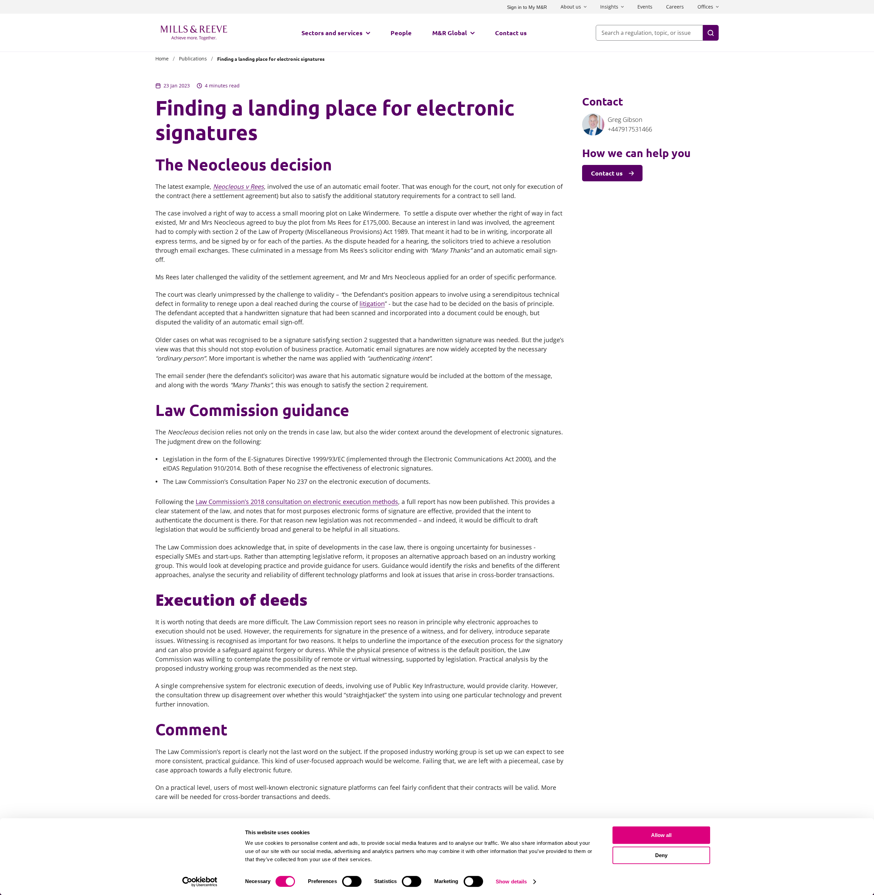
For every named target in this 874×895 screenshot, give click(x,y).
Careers (675, 6)
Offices (705, 6)
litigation (372, 303)
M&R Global (449, 33)
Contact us (511, 33)
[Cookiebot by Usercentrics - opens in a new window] (200, 882)
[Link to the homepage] (193, 32)
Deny (661, 855)
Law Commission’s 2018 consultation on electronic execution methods (297, 502)
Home (162, 58)
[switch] (352, 881)
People (401, 33)
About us (571, 6)
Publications (193, 58)
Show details (511, 881)
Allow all (661, 835)
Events (644, 6)
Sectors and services (332, 33)
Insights (609, 6)
